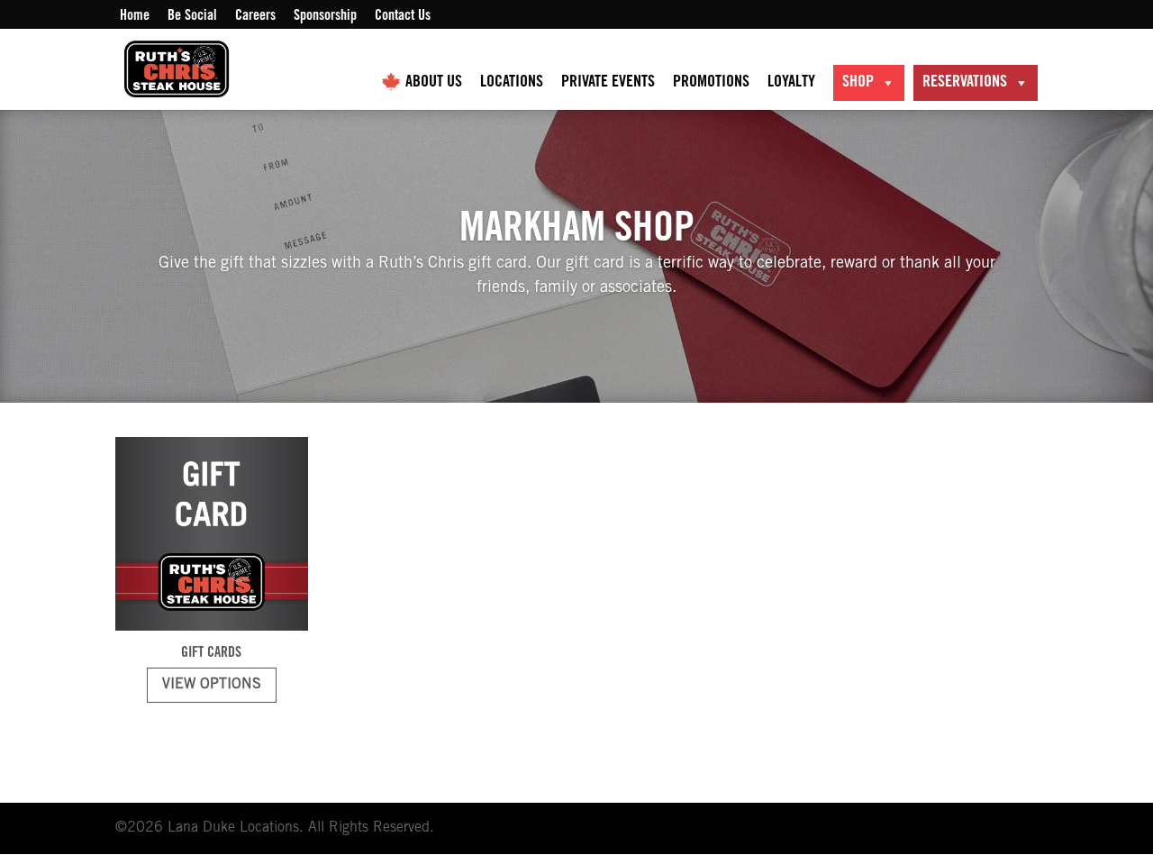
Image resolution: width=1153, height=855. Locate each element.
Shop (858, 83)
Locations (511, 83)
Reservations (964, 83)
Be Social (192, 16)
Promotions (711, 83)
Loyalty (791, 83)
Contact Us (403, 16)
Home (135, 16)
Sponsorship (325, 16)
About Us (433, 83)
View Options (211, 685)
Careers (255, 16)
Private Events (608, 83)
